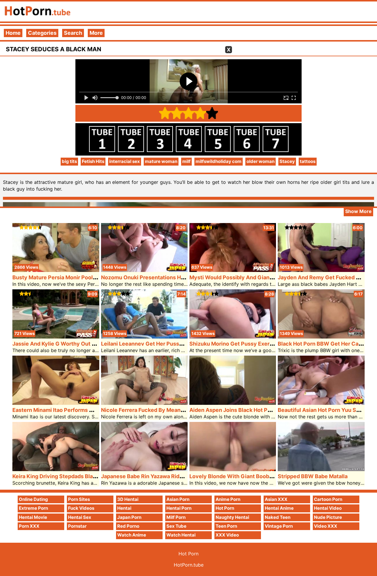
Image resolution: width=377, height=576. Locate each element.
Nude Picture (328, 517)
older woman (261, 161)
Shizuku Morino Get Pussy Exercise (234, 344)
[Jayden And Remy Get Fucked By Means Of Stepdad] (321, 270)
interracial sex (124, 161)
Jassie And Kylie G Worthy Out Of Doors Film (69, 344)
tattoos (307, 161)
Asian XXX (276, 499)
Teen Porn (226, 526)
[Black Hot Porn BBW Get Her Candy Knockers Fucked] (321, 337)
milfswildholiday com (219, 161)
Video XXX (325, 526)
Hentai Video (328, 508)
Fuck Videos (81, 508)
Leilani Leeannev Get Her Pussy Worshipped (158, 344)
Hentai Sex (79, 517)
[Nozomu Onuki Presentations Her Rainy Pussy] (144, 270)
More (96, 33)
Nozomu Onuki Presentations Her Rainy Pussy (160, 277)
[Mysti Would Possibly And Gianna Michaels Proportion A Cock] (232, 270)
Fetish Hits (93, 161)
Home (13, 33)
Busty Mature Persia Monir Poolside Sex (63, 277)
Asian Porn (177, 499)
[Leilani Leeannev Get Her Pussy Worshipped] (144, 337)
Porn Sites (79, 499)
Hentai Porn (178, 508)
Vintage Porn (279, 526)
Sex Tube (176, 526)
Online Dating (33, 499)
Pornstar (77, 526)
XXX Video (227, 535)
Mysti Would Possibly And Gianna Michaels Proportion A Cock (268, 277)
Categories (42, 33)
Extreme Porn (33, 508)
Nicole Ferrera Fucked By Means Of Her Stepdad (162, 410)
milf (186, 161)
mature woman (161, 161)
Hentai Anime (279, 508)
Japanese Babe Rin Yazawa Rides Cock (150, 476)
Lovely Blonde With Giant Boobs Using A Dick (247, 476)
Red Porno (128, 526)
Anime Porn (228, 499)
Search (73, 33)
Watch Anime (131, 535)
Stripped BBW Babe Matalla (313, 476)
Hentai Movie (33, 517)
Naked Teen (277, 517)
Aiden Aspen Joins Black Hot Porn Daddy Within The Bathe (264, 410)
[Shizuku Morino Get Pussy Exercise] (232, 337)
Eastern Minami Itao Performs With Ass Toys (69, 410)
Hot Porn (225, 508)
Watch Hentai (181, 535)
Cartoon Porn (328, 499)
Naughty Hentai (232, 517)
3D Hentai (127, 499)
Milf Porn (176, 517)
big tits (69, 161)
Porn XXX (29, 526)
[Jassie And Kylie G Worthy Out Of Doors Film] (55, 337)
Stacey (287, 161)
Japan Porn (129, 517)
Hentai (124, 508)
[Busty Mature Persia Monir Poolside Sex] (55, 270)
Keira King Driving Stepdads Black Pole (62, 476)
